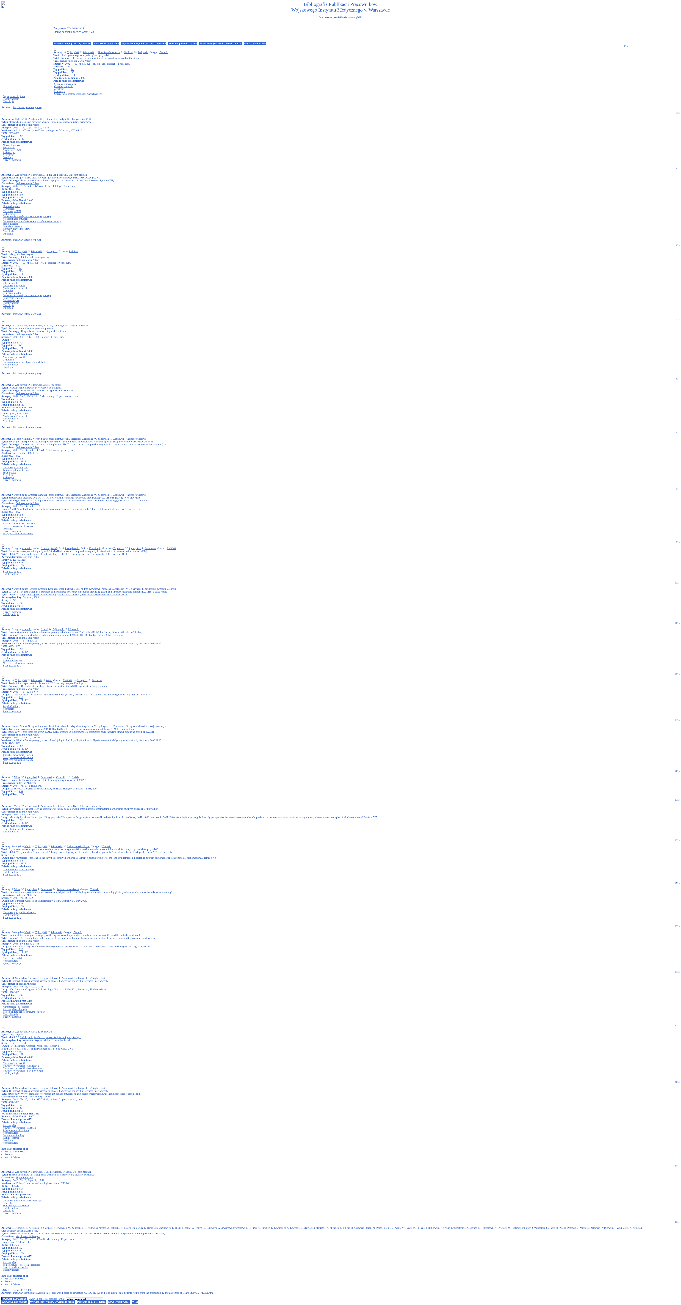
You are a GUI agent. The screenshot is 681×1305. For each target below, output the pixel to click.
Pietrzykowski (62, 438)
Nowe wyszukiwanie (254, 43)
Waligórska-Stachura (544, 1228)
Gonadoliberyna (11, 300)
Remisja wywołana (12, 226)
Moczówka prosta (11, 145)
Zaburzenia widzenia (13, 298)
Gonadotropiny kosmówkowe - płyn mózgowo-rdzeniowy (32, 221)
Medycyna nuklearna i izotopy (18, 533)
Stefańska (474, 1228)
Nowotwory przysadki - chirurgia (19, 912)
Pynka (397, 1228)
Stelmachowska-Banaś (68, 806)
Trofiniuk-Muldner (520, 1228)
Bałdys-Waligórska (133, 1228)
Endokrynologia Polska (79, 61)
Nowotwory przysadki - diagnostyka (21, 1065)
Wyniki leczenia (11, 1137)
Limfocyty (59, 91)
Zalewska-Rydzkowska (602, 1228)
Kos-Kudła (34, 1228)
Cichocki (60, 777)
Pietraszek (97, 680)
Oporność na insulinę (13, 1135)
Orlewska (19, 1228)
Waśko (562, 1228)
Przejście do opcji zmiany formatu (72, 43)
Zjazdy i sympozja (12, 160)
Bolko (187, 1228)
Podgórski (143, 52)
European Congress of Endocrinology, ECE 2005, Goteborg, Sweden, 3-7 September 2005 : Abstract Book (74, 554)
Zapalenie (59, 89)
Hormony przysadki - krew (16, 228)
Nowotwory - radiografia (15, 467)
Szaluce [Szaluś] (49, 548)
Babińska (115, 1228)
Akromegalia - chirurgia (15, 1009)
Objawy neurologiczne (14, 96)
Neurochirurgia (10, 960)
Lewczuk (294, 1228)
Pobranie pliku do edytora (183, 43)
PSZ (21, 136)
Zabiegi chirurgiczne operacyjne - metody (24, 1012)
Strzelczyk (488, 1228)
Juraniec (266, 1228)
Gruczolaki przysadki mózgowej (19, 829)
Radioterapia (9, 152)
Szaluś (44, 438)
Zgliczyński (73, 52)
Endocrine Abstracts (26, 783)
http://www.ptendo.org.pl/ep (27, 107)
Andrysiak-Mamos (97, 1228)
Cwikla (75, 777)
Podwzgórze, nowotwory (15, 413)
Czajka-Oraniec (53, 1172)
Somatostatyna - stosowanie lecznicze (21, 1264)
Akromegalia (9, 1125)
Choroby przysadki (63, 86)
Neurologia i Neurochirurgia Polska (33, 1096)
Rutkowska (433, 1228)
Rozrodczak (9, 147)
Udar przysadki (10, 283)
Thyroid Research (24, 1177)
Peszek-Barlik (383, 1228)
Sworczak (62, 1228)
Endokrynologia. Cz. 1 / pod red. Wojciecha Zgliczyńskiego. (50, 1037)
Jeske (49, 325)
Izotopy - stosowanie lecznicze (18, 526)
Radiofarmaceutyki (12, 660)
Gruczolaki (8, 359)
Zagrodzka (87, 438)
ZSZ (21, 562)
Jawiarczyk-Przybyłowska (234, 1228)
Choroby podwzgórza (65, 84)
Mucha (346, 1228)
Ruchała (421, 1228)
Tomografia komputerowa (16, 470)
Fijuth (49, 119)
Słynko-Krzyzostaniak (454, 1228)
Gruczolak (8, 290)
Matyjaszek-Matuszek (314, 1228)
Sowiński (47, 1228)
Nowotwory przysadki (14, 285)
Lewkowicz (280, 1228)
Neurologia (8, 101)
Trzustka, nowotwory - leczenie (19, 523)
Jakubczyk (212, 1228)
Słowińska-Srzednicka (109, 52)
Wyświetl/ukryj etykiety (106, 43)
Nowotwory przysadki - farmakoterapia (22, 1068)
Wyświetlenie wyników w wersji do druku (143, 43)
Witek (49, 680)
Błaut (178, 1228)
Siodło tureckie (10, 223)
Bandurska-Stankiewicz (159, 1228)
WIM (135, 1302)
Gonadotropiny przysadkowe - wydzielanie (24, 362)
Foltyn (198, 1228)
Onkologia (8, 157)
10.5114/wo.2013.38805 (20, 1290)
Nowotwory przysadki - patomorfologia (23, 1070)
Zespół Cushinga (11, 706)
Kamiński (26, 438)
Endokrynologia (11, 99)
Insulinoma (8, 658)
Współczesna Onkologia (28, 1236)
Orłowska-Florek (362, 1228)
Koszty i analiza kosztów (15, 1267)
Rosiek (408, 1228)
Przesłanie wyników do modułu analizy (221, 43)
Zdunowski (88, 52)
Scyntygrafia (9, 472)
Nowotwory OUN (12, 150)
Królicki (128, 52)
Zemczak (637, 1228)
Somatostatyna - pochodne (16, 1205)
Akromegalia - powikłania (16, 1007)
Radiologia (8, 477)
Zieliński (163, 52)
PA (72, 69)
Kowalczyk (140, 438)
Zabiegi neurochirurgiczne (16, 1130)
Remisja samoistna (12, 293)
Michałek (334, 1228)
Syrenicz (502, 1228)
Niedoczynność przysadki (15, 219)
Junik (254, 1228)
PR (20, 1051)
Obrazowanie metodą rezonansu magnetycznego (78, 94)
